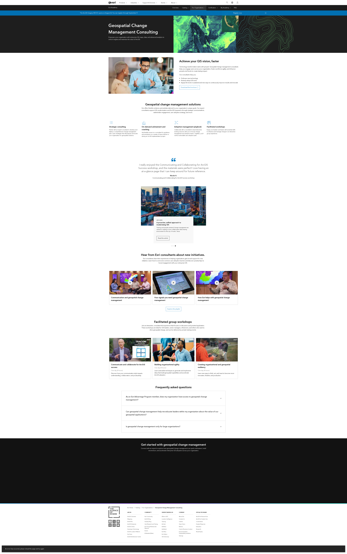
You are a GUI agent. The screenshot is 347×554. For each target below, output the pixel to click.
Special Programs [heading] (201, 512)
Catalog (184, 8)
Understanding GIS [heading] (167, 512)
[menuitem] (134, 516)
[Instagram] (114, 525)
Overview (175, 8)
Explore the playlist (173, 309)
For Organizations (198, 8)
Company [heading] (181, 512)
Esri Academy (112, 8)
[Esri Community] (110, 525)
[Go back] (144, 206)
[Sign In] (237, 2)
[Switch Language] (232, 2)
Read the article (163, 238)
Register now (237, 13)
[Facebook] (110, 521)
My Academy (225, 8)
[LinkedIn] (118, 521)
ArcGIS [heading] (129, 512)
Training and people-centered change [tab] (175, 245)
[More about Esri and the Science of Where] (114, 513)
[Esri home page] (112, 2)
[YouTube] (118, 525)
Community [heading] (148, 512)
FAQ (235, 8)
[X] (114, 521)
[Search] (227, 2)
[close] (265, 13)
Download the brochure (189, 87)
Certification (212, 8)
